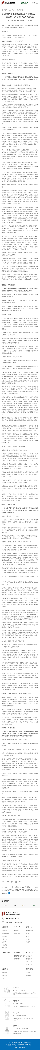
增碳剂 (28, 942)
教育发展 (29, 959)
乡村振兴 (29, 956)
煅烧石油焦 (29, 930)
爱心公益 (29, 961)
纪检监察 (4, 975)
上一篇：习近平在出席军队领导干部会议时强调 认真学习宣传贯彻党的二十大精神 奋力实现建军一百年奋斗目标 (20, 890)
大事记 (4, 942)
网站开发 (17, 1047)
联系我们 (29, 975)
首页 (5, 10)
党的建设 (12, 10)
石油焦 (28, 933)
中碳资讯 (17, 930)
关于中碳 (4, 930)
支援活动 (29, 964)
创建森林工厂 (18, 959)
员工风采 (4, 945)
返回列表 (4, 893)
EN (33, 3)
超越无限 (22, 1047)
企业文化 (4, 939)
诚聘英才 (29, 972)
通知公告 (17, 933)
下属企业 (4, 936)
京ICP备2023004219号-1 (25, 1045)
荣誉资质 (4, 948)
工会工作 (4, 978)
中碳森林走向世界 (19, 956)
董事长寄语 (5, 933)
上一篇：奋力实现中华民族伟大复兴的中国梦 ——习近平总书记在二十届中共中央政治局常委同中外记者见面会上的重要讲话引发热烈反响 (20, 887)
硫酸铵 (28, 939)
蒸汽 (27, 936)
